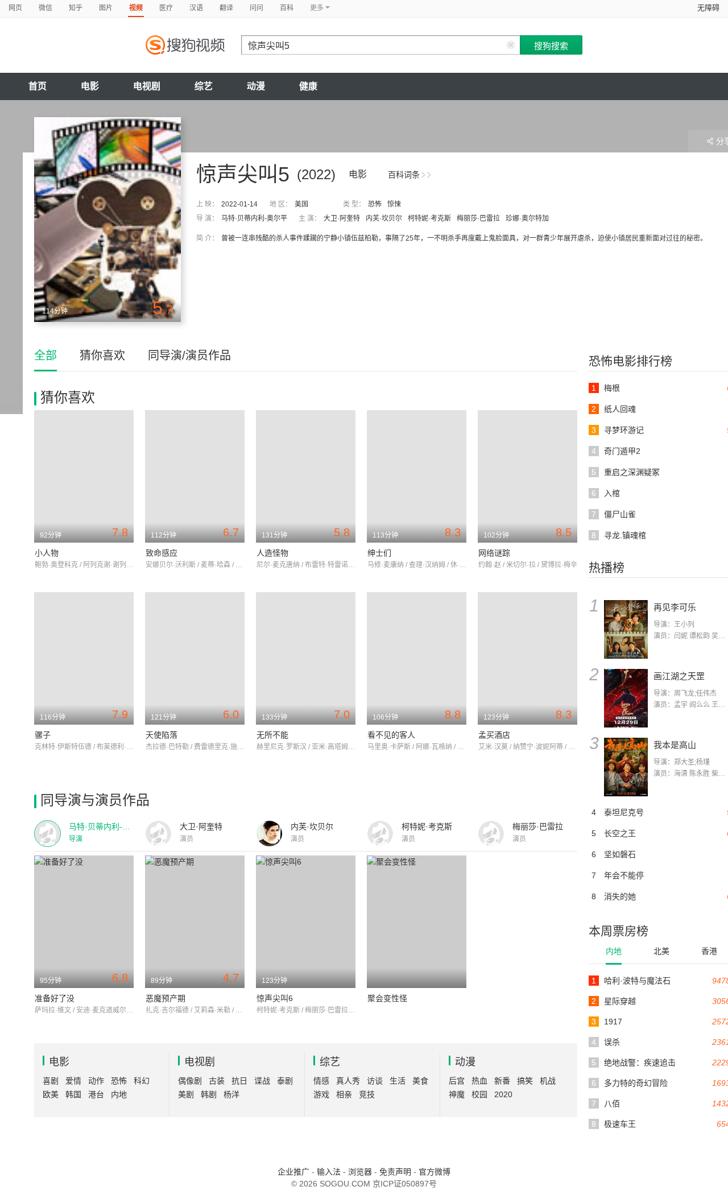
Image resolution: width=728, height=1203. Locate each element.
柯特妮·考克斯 (429, 218)
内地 (614, 951)
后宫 (457, 1080)
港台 (96, 1094)
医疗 (166, 8)
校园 (479, 1094)
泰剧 (285, 1080)
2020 (503, 1094)
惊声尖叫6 (275, 998)
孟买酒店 (494, 734)
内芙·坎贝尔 (384, 218)
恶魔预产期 (165, 998)
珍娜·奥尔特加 (527, 218)
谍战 (262, 1080)
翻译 (226, 8)
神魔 (457, 1094)
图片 (106, 8)
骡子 (43, 734)
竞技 (367, 1094)
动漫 (256, 86)
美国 (301, 204)
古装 (217, 1080)
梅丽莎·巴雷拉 (478, 218)
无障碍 (708, 7)
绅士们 (379, 552)
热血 (479, 1080)
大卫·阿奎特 (342, 218)
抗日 (239, 1080)
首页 (37, 86)
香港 (709, 951)
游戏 (321, 1094)
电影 (90, 86)
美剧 (186, 1094)
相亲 (344, 1094)
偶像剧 (190, 1080)
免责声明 (395, 1171)
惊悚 (394, 204)
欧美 (51, 1094)
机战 (548, 1080)
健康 (308, 86)
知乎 (75, 8)
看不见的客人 (391, 734)
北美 (661, 951)
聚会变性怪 (387, 998)
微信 (45, 8)
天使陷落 (161, 734)
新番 (502, 1080)
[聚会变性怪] (416, 921)
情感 (321, 1080)
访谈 (375, 1080)
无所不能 (272, 734)
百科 (286, 8)
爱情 (73, 1080)
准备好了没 (55, 998)
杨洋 (231, 1094)
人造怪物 (272, 552)
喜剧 (51, 1080)
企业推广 (293, 1171)
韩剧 (209, 1094)
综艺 (204, 86)
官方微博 (434, 1171)
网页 (15, 8)
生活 (398, 1080)
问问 (256, 8)
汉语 (196, 8)
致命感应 (161, 552)
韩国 (73, 1094)
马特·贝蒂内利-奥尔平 (254, 218)
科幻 (142, 1080)
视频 (136, 8)
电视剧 (146, 86)
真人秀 (348, 1080)
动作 (96, 1080)
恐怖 (375, 204)
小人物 (47, 552)
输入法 (329, 1171)
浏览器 (360, 1171)
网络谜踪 (494, 552)
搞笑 (525, 1080)
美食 (420, 1080)
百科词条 (404, 174)
